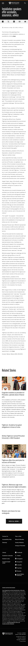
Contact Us (5, 536)
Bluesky (19, 571)
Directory (4, 542)
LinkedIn (19, 565)
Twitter (19, 555)
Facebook (19, 552)
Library (4, 552)
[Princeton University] (7, 633)
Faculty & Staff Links (6, 562)
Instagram (19, 558)
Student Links (6, 558)
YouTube (19, 568)
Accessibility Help (7, 539)
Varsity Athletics (19, 542)
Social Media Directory (20, 574)
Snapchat (19, 562)
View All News (14, 521)
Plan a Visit (18, 536)
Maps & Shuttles (19, 539)
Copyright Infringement (21, 639)
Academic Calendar (7, 555)
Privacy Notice (23, 641)
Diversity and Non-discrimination (8, 587)
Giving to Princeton (20, 545)
